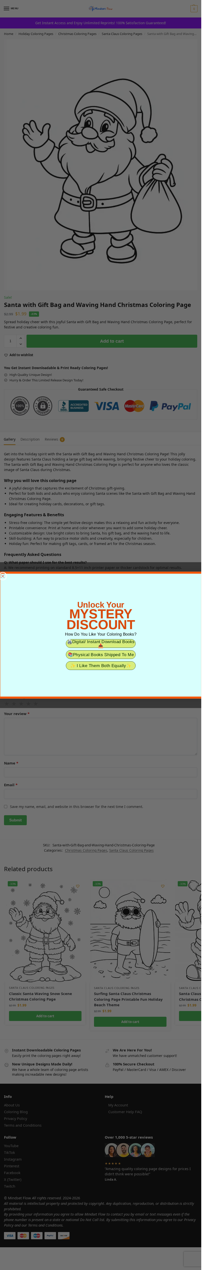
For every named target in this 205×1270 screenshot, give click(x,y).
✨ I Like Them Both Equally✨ (100, 665)
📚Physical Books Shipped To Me (101, 654)
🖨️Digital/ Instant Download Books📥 (100, 643)
